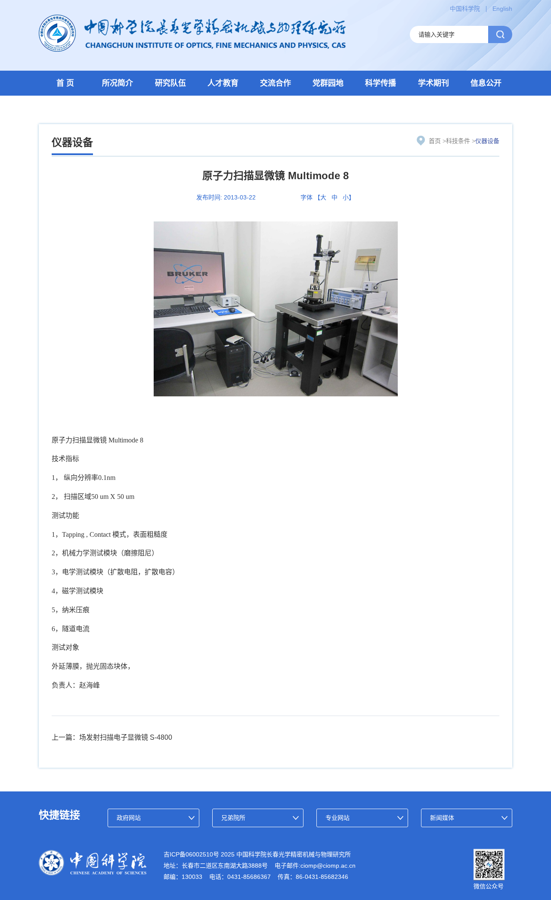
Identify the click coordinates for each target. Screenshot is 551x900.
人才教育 (222, 83)
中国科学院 (465, 8)
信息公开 (486, 83)
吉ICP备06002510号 (191, 854)
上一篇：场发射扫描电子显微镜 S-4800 (112, 737)
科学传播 (380, 83)
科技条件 (458, 140)
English (502, 8)
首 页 (65, 83)
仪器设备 (487, 140)
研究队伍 (170, 83)
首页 (435, 140)
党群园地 (328, 83)
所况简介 (117, 83)
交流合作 (275, 83)
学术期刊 (433, 83)
